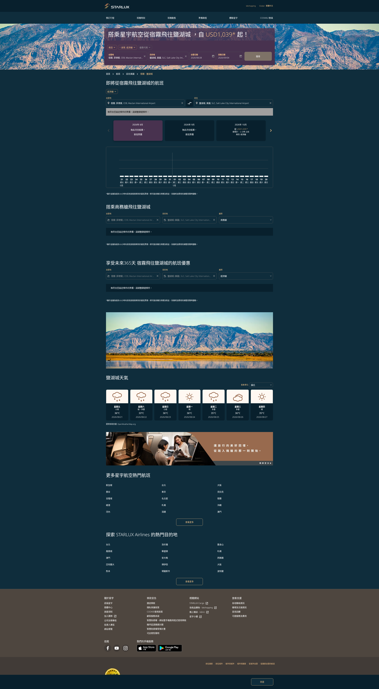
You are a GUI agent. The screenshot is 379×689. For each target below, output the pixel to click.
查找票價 (138, 134)
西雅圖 (220, 557)
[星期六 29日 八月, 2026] (160, 176)
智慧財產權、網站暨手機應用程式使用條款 (166, 620)
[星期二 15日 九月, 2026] (242, 176)
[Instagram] (125, 648)
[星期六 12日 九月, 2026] (228, 176)
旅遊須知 (108, 611)
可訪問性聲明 (153, 633)
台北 (164, 485)
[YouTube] (116, 648)
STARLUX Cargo (199, 603)
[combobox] (126, 57)
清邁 (164, 511)
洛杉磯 (165, 544)
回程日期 (221, 54)
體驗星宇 (233, 17)
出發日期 (194, 54)
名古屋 (165, 498)
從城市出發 (253, 663)
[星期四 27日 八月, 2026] (151, 176)
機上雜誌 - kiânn (199, 612)
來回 (111, 47)
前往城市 (219, 663)
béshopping (251, 6)
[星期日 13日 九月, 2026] (232, 176)
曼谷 (108, 491)
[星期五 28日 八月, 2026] (155, 176)
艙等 (221, 213)
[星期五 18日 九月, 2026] (256, 176)
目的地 (152, 54)
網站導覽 (108, 629)
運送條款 (151, 603)
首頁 (108, 73)
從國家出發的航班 (268, 663)
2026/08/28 (196, 57)
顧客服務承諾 (153, 616)
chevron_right (270, 130)
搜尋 (258, 56)
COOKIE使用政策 (155, 611)
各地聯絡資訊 (238, 603)
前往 (196, 98)
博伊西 (165, 564)
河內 (108, 511)
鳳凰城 (109, 551)
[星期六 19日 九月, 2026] (261, 176)
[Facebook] (107, 648)
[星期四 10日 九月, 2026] (218, 176)
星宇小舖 (196, 616)
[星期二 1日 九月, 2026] (175, 176)
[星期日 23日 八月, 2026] (131, 176)
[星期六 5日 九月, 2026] (194, 176)
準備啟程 (203, 17)
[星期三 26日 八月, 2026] (146, 176)
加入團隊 (110, 616)
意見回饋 (236, 611)
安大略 (165, 557)
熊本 (108, 571)
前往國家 (209, 663)
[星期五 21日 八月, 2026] (122, 176)
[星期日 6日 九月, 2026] (199, 176)
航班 (118, 73)
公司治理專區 (110, 620)
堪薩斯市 (166, 571)
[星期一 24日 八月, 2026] (136, 176)
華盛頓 (165, 551)
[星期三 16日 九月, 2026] (247, 176)
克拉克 (220, 491)
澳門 (219, 511)
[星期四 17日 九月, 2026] (252, 176)
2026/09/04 (223, 57)
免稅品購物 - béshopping (203, 607)
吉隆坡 (109, 498)
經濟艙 (110, 91)
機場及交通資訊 (239, 607)
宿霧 (219, 498)
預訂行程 (110, 17)
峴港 (108, 505)
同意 (262, 681)
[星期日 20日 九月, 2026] (266, 176)
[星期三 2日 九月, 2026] (180, 176)
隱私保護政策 (153, 607)
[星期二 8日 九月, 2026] (208, 176)
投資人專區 (109, 624)
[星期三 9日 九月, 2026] (213, 176)
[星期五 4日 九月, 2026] (189, 176)
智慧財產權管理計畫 (156, 628)
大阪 (219, 485)
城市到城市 (229, 663)
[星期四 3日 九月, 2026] (184, 176)
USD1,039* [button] (221, 34)
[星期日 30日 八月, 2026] (165, 176)
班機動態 (172, 17)
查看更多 (189, 522)
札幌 (164, 505)
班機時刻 (141, 17)
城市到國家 (241, 663)
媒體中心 (108, 607)
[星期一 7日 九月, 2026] (203, 176)
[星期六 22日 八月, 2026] (127, 176)
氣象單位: (245, 385)
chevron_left (108, 130)
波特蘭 (220, 571)
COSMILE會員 (266, 17)
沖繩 (219, 505)
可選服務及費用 (239, 616)
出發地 (111, 54)
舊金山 (220, 544)
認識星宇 (108, 603)
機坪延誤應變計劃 (155, 624)
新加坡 (109, 485)
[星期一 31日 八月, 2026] (170, 176)
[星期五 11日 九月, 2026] (223, 176)
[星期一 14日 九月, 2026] (237, 176)
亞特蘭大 (110, 564)
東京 (164, 491)
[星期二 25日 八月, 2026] (141, 176)
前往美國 (130, 73)
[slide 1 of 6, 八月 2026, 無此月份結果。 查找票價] (138, 131)
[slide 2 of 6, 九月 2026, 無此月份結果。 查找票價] (189, 131)
